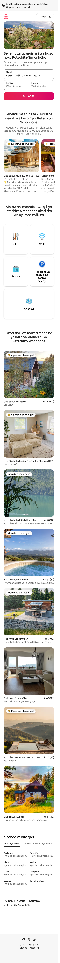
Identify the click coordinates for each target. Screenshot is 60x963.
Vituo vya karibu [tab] (12, 843)
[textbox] (16, 86)
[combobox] (29, 76)
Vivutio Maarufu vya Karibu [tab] (38, 843)
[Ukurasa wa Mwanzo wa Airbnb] (6, 16)
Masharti (34, 947)
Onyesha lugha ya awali (18, 7)
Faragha (23, 947)
